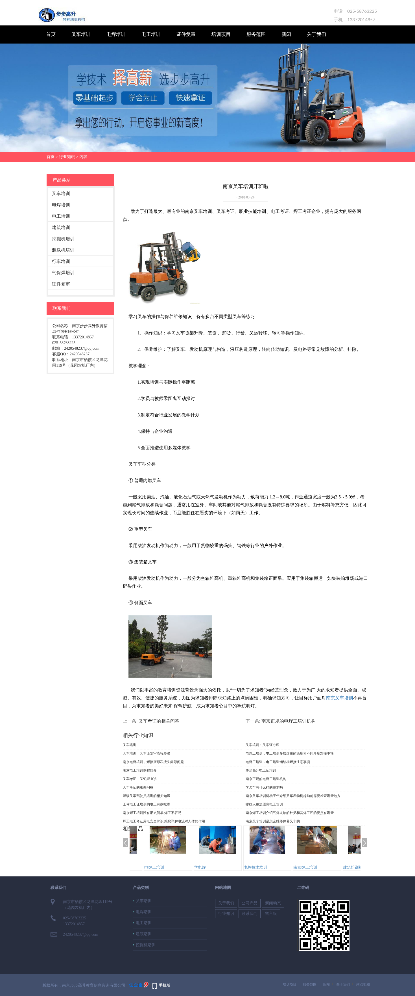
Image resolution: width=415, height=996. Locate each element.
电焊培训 (116, 34)
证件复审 (186, 34)
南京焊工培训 (260, 868)
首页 (51, 34)
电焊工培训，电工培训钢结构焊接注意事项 (278, 762)
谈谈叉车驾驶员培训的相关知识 (146, 796)
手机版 (165, 986)
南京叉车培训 (339, 697)
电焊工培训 (357, 868)
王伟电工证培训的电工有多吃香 (146, 804)
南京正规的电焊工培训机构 (288, 721)
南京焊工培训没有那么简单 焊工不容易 (152, 813)
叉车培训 (81, 34)
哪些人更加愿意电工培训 (264, 804)
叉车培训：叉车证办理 (262, 745)
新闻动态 (273, 903)
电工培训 (151, 34)
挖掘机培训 (63, 238)
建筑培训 (61, 227)
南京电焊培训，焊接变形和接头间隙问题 (153, 762)
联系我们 (249, 913)
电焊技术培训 (210, 868)
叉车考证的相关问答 (159, 721)
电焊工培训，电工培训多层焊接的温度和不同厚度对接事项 (290, 753)
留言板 (271, 913)
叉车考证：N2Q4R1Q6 (139, 779)
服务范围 (256, 34)
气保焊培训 (63, 272)
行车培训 (61, 261)
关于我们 (316, 34)
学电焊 (155, 868)
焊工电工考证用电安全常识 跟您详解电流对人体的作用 (164, 821)
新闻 (286, 34)
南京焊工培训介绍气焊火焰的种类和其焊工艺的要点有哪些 (290, 813)
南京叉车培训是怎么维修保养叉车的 (273, 821)
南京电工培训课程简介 (140, 770)
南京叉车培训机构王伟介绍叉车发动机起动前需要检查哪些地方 (293, 796)
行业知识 (67, 157)
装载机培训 (63, 250)
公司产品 (249, 903)
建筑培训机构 (310, 868)
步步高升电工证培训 (261, 770)
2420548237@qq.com (80, 934)
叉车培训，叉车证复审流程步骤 (146, 753)
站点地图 (363, 984)
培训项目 (221, 34)
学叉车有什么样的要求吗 (264, 787)
